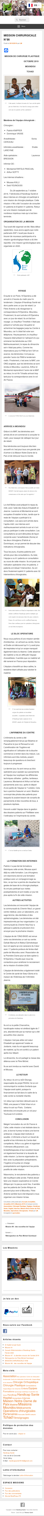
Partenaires (10, 1414)
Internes (17, 1208)
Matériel (14, 1404)
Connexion (8, 1488)
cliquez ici (21, 1433)
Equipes (29, 1206)
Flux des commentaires (13, 1493)
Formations (8, 1391)
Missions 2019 (20, 1204)
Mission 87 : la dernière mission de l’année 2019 (22, 1355)
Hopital (10, 1208)
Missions (25, 1403)
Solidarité (33, 1414)
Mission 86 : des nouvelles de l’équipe (18, 1363)
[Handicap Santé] (22, 14)
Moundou (7, 1211)
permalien (16, 1213)
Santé (27, 1414)
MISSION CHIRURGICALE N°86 (16, 1360)
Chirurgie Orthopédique (25, 1382)
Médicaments (23, 1407)
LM (21, 43)
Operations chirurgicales (19, 1211)
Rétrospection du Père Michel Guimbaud (19, 1358)
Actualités (31, 1202)
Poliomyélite (21, 1414)
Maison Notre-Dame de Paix (30, 1208)
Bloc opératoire (21, 1377)
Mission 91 (9, 1347)
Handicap (12, 1394)
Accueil (24, 1202)
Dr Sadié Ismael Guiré (13, 1345)
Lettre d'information (26, 1475)
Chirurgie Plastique (19, 1206)
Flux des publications (12, 1491)
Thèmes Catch (28, 1512)
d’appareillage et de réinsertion (12, 1389)
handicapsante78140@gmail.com (21, 1461)
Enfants (24, 1388)
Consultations (31, 1385)
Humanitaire (17, 1398)
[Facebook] (23, 1505)
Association (8, 1206)
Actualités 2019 (9, 1204)
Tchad (31, 1211)
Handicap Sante (28, 1394)
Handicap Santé (8, 1453)
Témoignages (21, 1417)
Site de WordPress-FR (13, 1496)
